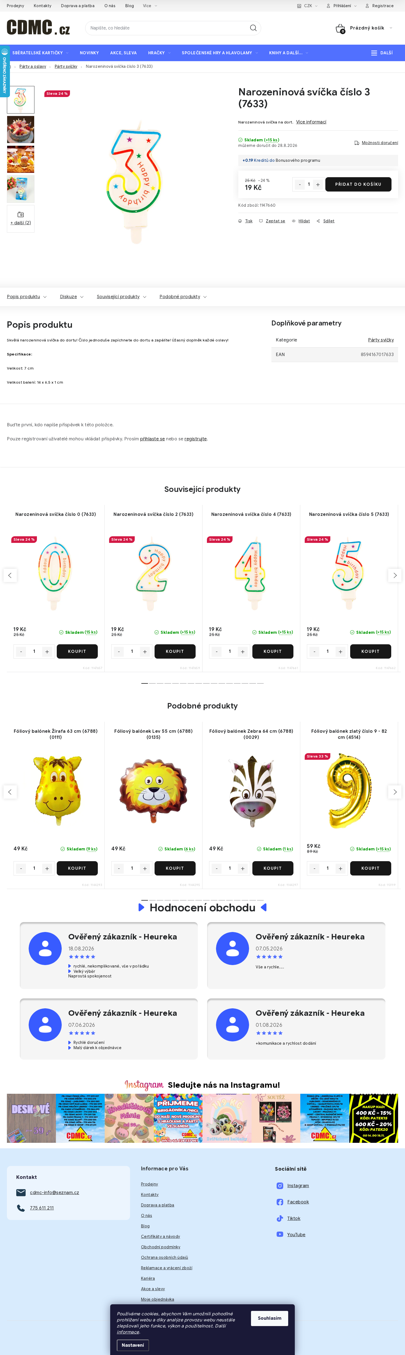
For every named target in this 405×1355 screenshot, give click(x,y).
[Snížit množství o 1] (300, 185)
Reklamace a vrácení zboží (167, 1267)
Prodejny (15, 5)
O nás (110, 5)
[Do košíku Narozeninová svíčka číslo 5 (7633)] (370, 651)
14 (252, 683)
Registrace (383, 5)
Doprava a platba (77, 5)
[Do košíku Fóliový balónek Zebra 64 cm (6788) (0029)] (272, 868)
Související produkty (118, 297)
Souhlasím (269, 1318)
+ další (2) (20, 223)
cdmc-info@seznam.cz (54, 1192)
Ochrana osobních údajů (164, 1257)
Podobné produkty (180, 297)
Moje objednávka (157, 1299)
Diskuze (68, 297)
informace (128, 1332)
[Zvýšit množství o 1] (318, 185)
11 (229, 683)
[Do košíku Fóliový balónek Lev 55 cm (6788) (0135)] (175, 868)
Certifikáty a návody (160, 1236)
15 (260, 683)
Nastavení (133, 1345)
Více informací (311, 122)
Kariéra (148, 1278)
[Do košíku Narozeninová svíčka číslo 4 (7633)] (272, 651)
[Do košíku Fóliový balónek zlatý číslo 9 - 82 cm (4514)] (370, 868)
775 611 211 (42, 1208)
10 (221, 683)
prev (10, 575)
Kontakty (43, 5)
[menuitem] (40, 53)
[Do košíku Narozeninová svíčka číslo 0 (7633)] (77, 651)
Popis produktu (23, 297)
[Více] (382, 53)
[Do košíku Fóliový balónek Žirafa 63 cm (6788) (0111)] (77, 868)
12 (237, 683)
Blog (129, 5)
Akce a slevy (153, 1288)
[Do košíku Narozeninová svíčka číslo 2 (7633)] (175, 651)
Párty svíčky (381, 340)
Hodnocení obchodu (203, 907)
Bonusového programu (298, 160)
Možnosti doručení (380, 142)
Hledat (253, 28)
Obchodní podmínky (160, 1246)
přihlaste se (152, 439)
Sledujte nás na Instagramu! (224, 1085)
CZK (308, 5)
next (394, 575)
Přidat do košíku (358, 184)
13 (245, 683)
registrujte (196, 439)
